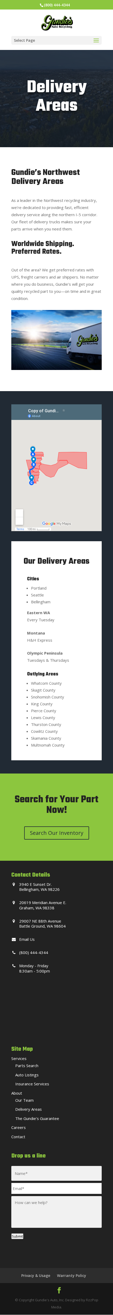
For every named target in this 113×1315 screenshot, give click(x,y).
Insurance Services (32, 1083)
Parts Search (26, 1065)
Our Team (24, 1100)
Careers (18, 1127)
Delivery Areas (28, 1109)
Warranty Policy (71, 1275)
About (16, 1093)
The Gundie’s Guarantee (37, 1118)
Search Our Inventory (56, 832)
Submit (17, 1236)
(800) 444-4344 (57, 4)
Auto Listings (27, 1074)
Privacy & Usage (35, 1275)
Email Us (27, 939)
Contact (18, 1136)
